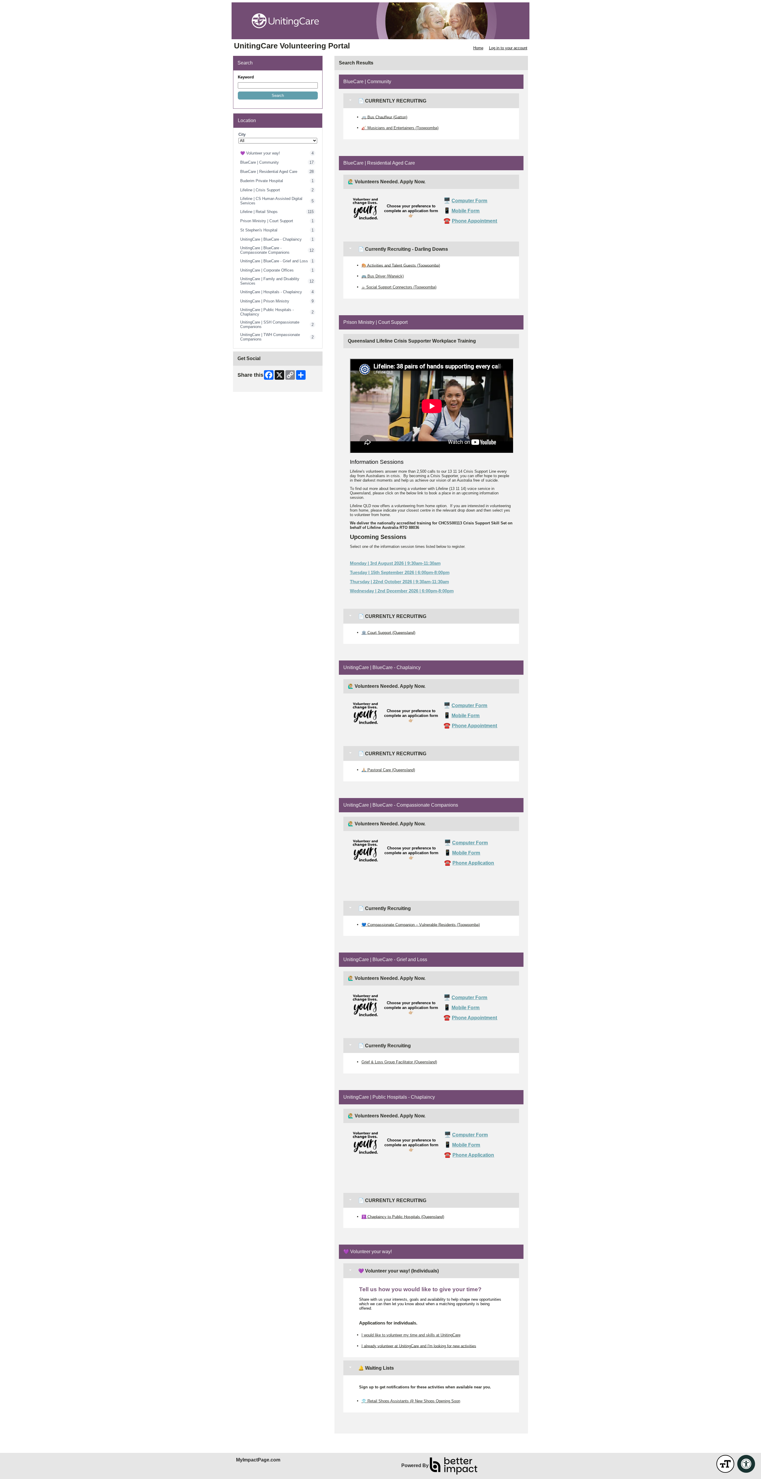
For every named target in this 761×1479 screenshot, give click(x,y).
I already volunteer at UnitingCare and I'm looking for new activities (418, 1346)
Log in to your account (508, 48)
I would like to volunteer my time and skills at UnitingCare (410, 1335)
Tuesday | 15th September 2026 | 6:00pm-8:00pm (399, 572)
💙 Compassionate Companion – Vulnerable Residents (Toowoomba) (420, 924)
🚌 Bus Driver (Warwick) (382, 276)
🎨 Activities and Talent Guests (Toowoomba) (400, 265)
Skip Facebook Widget (257, 385)
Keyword (246, 77)
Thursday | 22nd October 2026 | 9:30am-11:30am (399, 581)
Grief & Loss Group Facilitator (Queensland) (399, 1062)
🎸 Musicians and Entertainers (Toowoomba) (399, 128)
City (242, 134)
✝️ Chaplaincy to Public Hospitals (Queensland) (402, 1216)
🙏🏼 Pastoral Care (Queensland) (388, 770)
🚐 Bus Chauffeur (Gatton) (384, 117)
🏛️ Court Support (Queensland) (388, 632)
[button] (278, 96)
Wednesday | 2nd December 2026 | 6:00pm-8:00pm (402, 591)
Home (478, 48)
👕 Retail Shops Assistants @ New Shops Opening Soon (410, 1401)
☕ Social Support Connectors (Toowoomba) (398, 287)
